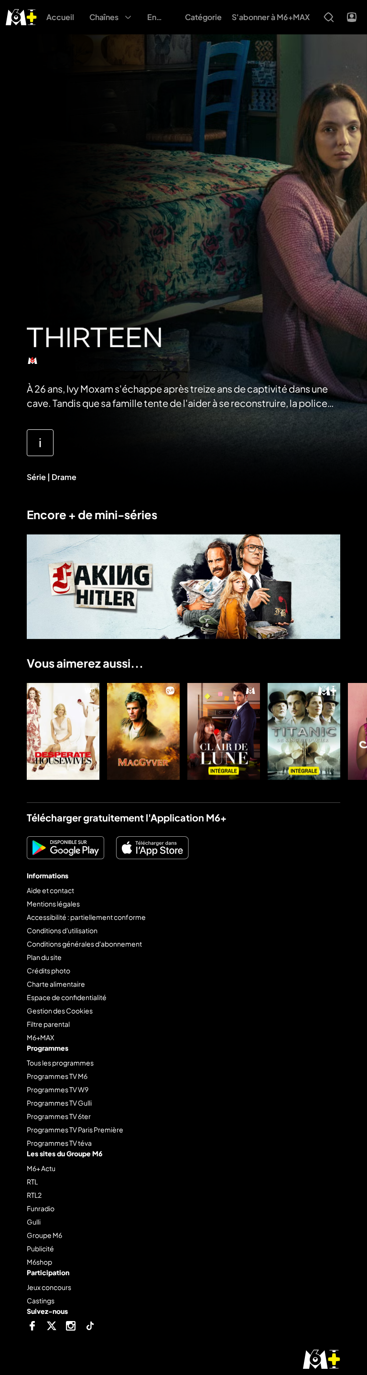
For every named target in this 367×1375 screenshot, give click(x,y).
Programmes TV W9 (57, 1089)
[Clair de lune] (223, 731)
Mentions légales (53, 903)
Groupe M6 (44, 1235)
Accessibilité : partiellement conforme (86, 917)
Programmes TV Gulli (59, 1102)
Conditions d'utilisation (62, 930)
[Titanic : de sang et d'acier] (304, 731)
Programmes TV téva (59, 1143)
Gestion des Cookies (60, 1010)
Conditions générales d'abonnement (84, 943)
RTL (32, 1181)
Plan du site (44, 957)
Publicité (40, 1248)
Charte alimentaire (56, 984)
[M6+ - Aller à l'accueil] (21, 16)
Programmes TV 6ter (59, 1116)
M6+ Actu (41, 1168)
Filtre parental (48, 1024)
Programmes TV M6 (57, 1076)
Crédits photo (48, 970)
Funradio (40, 1208)
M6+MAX (40, 1037)
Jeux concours (49, 1287)
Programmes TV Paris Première (75, 1129)
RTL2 (34, 1195)
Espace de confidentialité (67, 997)
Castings (40, 1300)
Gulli (34, 1221)
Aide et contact (50, 890)
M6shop (39, 1262)
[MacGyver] (143, 731)
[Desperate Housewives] (63, 731)
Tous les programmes (60, 1062)
